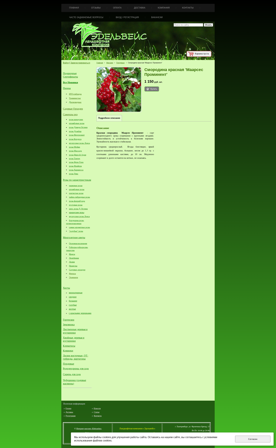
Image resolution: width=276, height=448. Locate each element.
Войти (66, 63)
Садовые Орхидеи (73, 108)
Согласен (252, 439)
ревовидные (76, 102)
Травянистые (75, 98)
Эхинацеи (73, 277)
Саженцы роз (70, 114)
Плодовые (120, 63)
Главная (99, 63)
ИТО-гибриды (75, 93)
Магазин (109, 63)
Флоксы (72, 273)
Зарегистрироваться (80, 63)
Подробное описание (109, 118)
